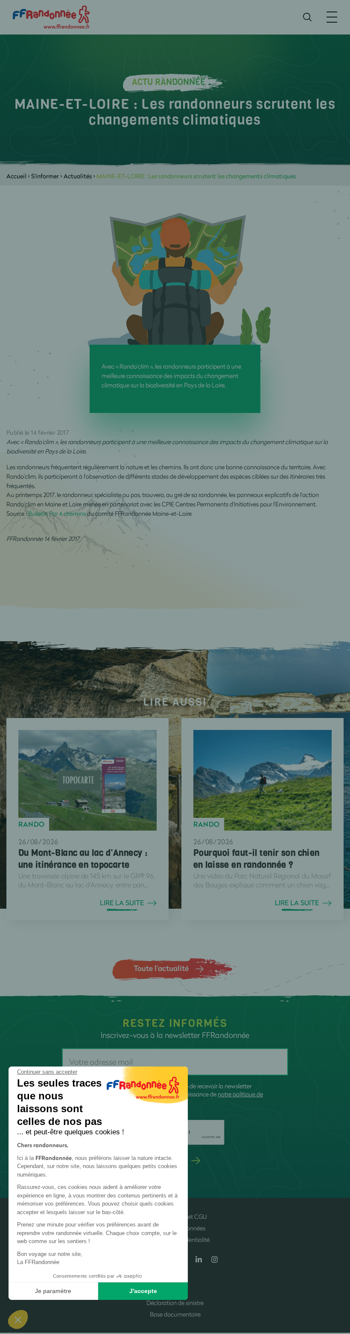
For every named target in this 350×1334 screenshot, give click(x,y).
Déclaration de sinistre (175, 1303)
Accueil (16, 176)
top (335, 1276)
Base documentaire (175, 1314)
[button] (18, 1319)
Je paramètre (53, 1290)
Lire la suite (122, 902)
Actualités (78, 176)
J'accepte (143, 1290)
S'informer (45, 176)
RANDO (31, 824)
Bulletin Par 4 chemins (57, 513)
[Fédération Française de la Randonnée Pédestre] (51, 16)
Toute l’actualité (161, 968)
